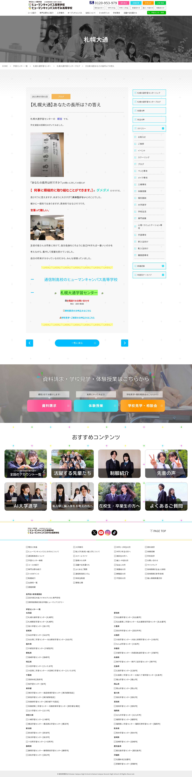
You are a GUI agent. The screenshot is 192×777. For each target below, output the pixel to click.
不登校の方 (121, 578)
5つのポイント (104, 12)
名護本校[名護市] (123, 759)
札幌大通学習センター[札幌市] (40, 617)
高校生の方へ (99, 8)
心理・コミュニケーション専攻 (150, 226)
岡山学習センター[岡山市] (127, 688)
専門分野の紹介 (34, 569)
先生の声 (141, 119)
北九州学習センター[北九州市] (128, 715)
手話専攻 (142, 234)
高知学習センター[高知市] (127, 706)
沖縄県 (116, 755)
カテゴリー (141, 128)
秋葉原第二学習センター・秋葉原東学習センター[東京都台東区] (54, 706)
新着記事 (141, 266)
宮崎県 (116, 737)
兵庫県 (116, 657)
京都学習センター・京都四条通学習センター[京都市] (137, 652)
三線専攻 (142, 184)
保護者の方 (136, 8)
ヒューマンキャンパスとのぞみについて (43, 551)
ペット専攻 (143, 170)
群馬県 (29, 652)
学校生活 (142, 211)
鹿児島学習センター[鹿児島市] (128, 750)
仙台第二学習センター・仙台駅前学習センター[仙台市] (50, 639)
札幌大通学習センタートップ (148, 93)
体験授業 (136, 3)
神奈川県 (29, 715)
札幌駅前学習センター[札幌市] (40, 621)
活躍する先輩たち (130, 12)
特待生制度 (80, 578)
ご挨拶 (141, 143)
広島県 (116, 666)
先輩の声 (141, 110)
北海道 (29, 612)
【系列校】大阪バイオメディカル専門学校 (44, 597)
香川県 (116, 692)
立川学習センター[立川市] (39, 710)
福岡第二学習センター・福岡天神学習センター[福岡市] (138, 723)
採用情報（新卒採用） (155, 573)
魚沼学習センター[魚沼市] (39, 737)
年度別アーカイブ (144, 275)
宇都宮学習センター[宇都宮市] (40, 648)
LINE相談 (160, 3)
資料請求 (123, 3)
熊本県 (116, 728)
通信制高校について (36, 556)
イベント (141, 150)
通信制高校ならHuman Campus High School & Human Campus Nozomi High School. (89, 774)
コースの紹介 (33, 564)
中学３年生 (112, 8)
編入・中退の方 (148, 8)
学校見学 (148, 3)
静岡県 (29, 746)
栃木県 (29, 644)
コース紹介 (32, 12)
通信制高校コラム (83, 573)
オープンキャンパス (75, 12)
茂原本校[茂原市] (35, 679)
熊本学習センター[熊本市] (127, 732)
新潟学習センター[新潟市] (39, 732)
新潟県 (29, 728)
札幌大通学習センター (42, 66)
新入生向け (143, 241)
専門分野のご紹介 (47, 12)
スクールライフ (81, 556)
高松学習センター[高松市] (127, 697)
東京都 (29, 688)
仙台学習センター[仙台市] (39, 635)
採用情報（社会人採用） (156, 569)
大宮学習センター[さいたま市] (40, 666)
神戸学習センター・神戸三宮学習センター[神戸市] (136, 661)
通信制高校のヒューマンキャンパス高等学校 (81, 279)
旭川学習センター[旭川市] (39, 626)
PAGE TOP (159, 531)
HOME (5, 66)
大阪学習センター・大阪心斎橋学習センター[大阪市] (137, 639)
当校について (90, 12)
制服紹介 (32, 578)
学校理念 (116, 12)
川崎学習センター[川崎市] (39, 719)
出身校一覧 (33, 582)
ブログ (141, 164)
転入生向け (143, 248)
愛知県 (116, 612)
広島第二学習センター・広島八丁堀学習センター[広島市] (139, 675)
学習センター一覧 (20, 66)
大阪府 (116, 635)
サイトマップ (152, 564)
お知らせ (142, 136)
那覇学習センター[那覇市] (127, 763)
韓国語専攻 (143, 255)
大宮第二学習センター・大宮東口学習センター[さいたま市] (52, 670)
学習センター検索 (157, 12)
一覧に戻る (77, 342)
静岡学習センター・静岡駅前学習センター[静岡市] (48, 750)
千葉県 (29, 675)
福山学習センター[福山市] (127, 679)
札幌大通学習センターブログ (68, 66)
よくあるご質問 (81, 569)
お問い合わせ (152, 560)
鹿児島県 (117, 746)
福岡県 (116, 710)
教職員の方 (160, 8)
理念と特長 (32, 547)
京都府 (116, 648)
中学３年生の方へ (123, 551)
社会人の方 (121, 564)
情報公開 (79, 582)
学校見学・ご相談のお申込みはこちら (78, 317)
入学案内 (60, 12)
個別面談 (142, 197)
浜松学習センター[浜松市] (39, 755)
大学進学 (142, 204)
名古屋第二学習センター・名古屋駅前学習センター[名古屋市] (141, 621)
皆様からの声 (81, 560)
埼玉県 (29, 661)
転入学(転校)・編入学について (88, 551)
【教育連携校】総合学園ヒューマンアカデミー (46, 602)
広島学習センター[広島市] (127, 670)
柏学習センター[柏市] (37, 683)
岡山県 (116, 683)
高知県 (116, 701)
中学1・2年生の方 (123, 547)
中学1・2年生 (124, 8)
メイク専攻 (143, 177)
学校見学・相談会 (142, 405)
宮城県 (29, 630)
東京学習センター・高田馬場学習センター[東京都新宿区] (51, 692)
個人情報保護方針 (154, 578)
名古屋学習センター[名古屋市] (128, 617)
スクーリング (143, 157)
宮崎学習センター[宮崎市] (127, 741)
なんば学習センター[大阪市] (127, 644)
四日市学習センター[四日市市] (128, 630)
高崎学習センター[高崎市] (39, 657)
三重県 (116, 626)
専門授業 (142, 218)
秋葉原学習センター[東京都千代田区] (43, 701)
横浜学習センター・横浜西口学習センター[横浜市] (48, 723)
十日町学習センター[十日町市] (40, 741)
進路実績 (32, 587)
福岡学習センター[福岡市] (127, 719)
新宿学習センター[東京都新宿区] (41, 697)
